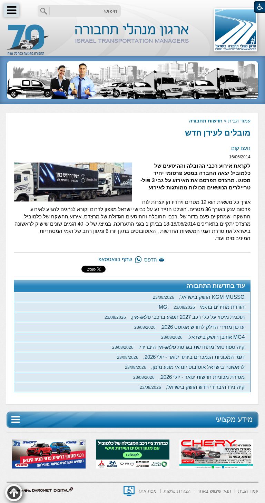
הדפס (150, 260)
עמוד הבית (239, 121)
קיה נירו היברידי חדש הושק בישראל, (192, 387)
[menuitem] (248, 490)
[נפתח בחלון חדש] (129, 491)
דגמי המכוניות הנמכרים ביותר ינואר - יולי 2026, (181, 357)
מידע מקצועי (234, 419)
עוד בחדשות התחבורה (215, 286)
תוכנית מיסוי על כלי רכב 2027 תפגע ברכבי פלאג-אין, (175, 317)
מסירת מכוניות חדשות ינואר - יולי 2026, (189, 377)
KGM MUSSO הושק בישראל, (199, 297)
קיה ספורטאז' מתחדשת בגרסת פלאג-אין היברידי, (178, 347)
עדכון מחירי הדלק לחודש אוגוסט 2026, (189, 327)
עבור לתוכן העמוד (132, 7)
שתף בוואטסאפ (115, 259)
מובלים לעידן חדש (218, 132)
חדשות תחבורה (206, 121)
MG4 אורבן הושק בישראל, (203, 337)
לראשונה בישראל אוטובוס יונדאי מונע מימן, (185, 367)
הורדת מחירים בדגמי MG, (202, 307)
